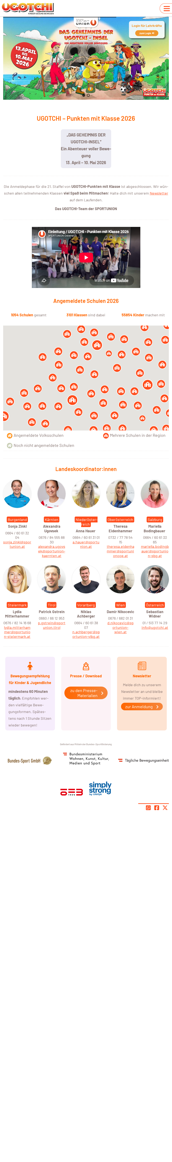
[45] (162, 364)
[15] (81, 329)
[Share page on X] (165, 807)
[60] (148, 342)
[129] (142, 418)
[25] (165, 339)
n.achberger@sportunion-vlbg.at (86, 634)
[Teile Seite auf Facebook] (156, 807)
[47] (161, 383)
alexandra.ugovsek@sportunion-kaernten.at (51, 551)
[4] (72, 400)
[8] (97, 345)
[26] (111, 336)
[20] (140, 373)
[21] (78, 412)
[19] (42, 357)
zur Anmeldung (139, 706)
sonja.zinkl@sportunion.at (17, 544)
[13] (61, 388)
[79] (52, 377)
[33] (122, 428)
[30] (93, 430)
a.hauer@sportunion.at (86, 544)
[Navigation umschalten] (167, 8)
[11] (121, 391)
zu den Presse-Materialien (84, 693)
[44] (153, 430)
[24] (106, 428)
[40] (121, 354)
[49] (58, 364)
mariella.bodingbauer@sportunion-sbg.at (155, 551)
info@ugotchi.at (155, 627)
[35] (68, 429)
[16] (94, 332)
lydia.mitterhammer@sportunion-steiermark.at (17, 632)
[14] (91, 393)
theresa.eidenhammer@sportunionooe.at (120, 551)
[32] (124, 339)
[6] (147, 384)
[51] (10, 401)
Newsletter (159, 193)
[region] (86, 58)
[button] (83, 95)
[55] (149, 357)
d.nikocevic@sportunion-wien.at (120, 627)
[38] (94, 374)
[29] (144, 327)
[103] (109, 353)
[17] (123, 404)
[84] (87, 356)
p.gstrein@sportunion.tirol (51, 625)
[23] (45, 423)
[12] (31, 422)
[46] (58, 351)
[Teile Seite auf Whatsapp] (148, 807)
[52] (117, 368)
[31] (166, 428)
